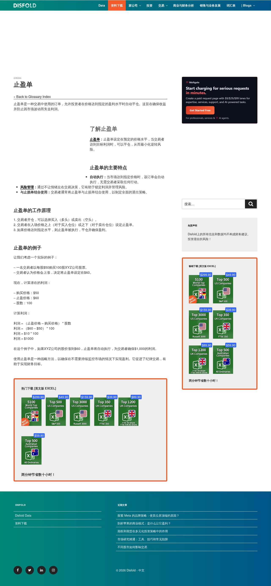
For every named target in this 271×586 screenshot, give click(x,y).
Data (101, 5)
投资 (149, 5)
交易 (161, 5)
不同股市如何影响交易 (132, 547)
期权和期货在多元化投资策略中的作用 (143, 531)
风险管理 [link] (27, 186)
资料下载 (117, 5)
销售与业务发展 (210, 5)
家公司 (133, 5)
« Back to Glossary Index (32, 96)
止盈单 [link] (95, 139)
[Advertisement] (135, 40)
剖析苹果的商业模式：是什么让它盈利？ (144, 523)
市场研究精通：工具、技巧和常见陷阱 (143, 539)
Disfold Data (23, 515)
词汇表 (231, 5)
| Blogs (246, 5)
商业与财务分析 (183, 5)
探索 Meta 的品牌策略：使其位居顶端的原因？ (148, 515)
